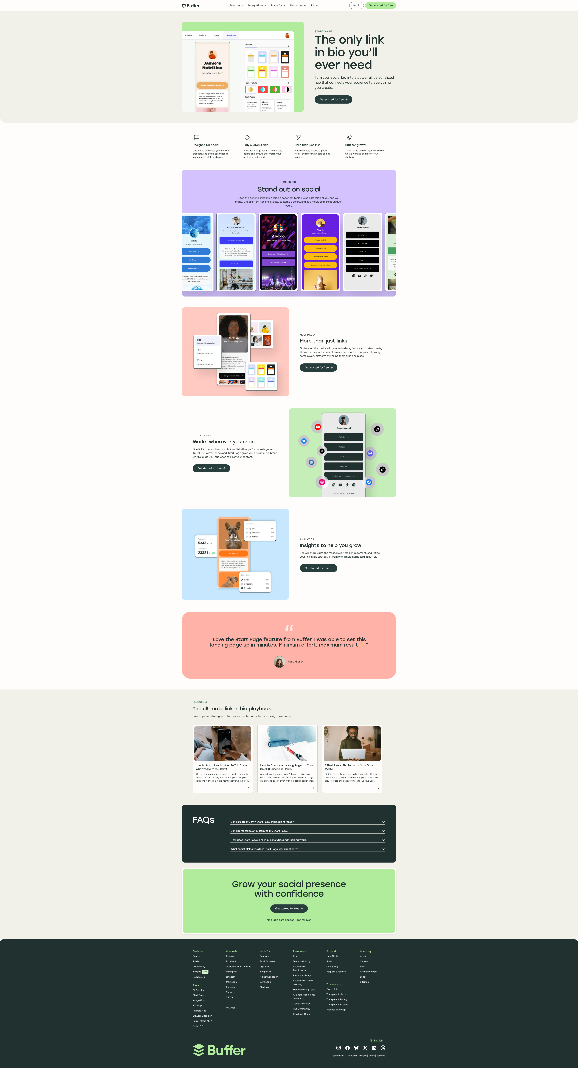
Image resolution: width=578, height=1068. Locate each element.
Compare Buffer (301, 1003)
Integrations (199, 1000)
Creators (264, 956)
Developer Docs (301, 1014)
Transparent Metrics (336, 994)
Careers (364, 961)
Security (380, 1055)
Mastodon (231, 981)
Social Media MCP (202, 1020)
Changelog (332, 966)
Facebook (231, 961)
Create (196, 956)
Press (363, 966)
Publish (196, 961)
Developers (265, 981)
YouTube (230, 1007)
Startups (264, 987)
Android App (199, 1010)
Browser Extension (202, 1015)
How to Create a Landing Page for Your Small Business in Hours (286, 767)
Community (199, 966)
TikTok (229, 997)
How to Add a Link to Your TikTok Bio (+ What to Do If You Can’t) (221, 767)
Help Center (332, 956)
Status (330, 961)
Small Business (267, 961)
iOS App (197, 1005)
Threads (230, 992)
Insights (200, 971)
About (363, 956)
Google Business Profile (238, 966)
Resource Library (302, 975)
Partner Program (368, 971)
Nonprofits (265, 971)
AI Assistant (199, 990)
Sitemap (364, 981)
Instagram (231, 971)
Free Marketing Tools (304, 989)
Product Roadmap (336, 1009)
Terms (371, 1055)
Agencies (264, 966)
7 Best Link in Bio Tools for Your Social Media (350, 767)
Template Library (302, 961)
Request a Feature (336, 971)
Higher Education (269, 976)
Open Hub (331, 989)
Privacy (363, 1055)
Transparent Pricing (336, 999)
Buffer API (198, 1026)
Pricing (315, 5)
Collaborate (199, 976)
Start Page (198, 995)
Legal (363, 976)
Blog (295, 956)
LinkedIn (230, 976)
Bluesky (230, 956)
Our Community (301, 1008)
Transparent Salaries (337, 1004)
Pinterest (231, 987)
